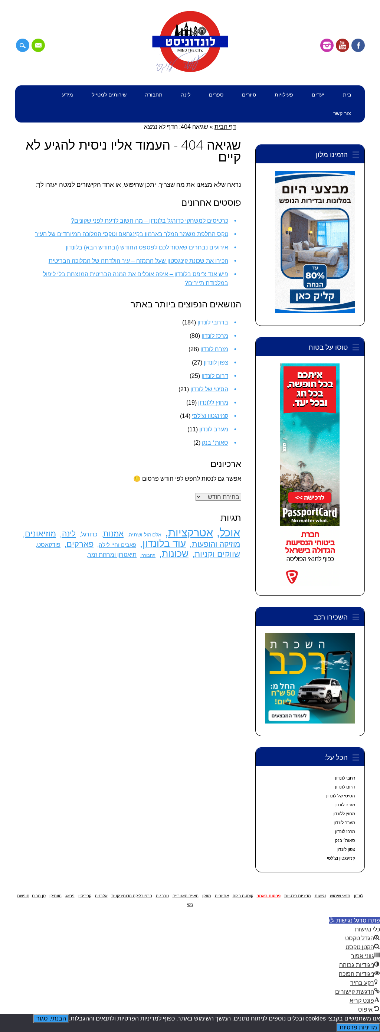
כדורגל (89, 534)
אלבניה (101, 896)
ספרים (216, 94)
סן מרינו (39, 896)
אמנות (113, 533)
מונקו (206, 896)
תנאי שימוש (340, 896)
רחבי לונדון (345, 778)
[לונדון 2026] (190, 71)
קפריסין (84, 896)
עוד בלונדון (164, 543)
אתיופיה (222, 896)
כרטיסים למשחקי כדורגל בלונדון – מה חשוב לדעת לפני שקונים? (149, 221)
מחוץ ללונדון (213, 402)
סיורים (249, 94)
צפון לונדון (216, 362)
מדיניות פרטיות (297, 896)
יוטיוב (342, 45)
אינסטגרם (327, 45)
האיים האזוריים (186, 896)
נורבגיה (162, 896)
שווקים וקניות (217, 554)
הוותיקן (55, 896)
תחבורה (154, 94)
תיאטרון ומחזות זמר (112, 554)
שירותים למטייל (109, 94)
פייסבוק (358, 45)
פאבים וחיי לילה (117, 545)
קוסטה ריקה (243, 896)
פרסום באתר (269, 896)
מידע (67, 94)
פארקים (80, 544)
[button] (354, 920)
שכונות (175, 554)
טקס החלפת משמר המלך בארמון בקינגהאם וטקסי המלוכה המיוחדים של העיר (131, 234)
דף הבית (225, 127)
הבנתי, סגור (51, 1018)
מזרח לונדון (214, 349)
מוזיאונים (40, 533)
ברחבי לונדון (212, 322)
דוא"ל (38, 45)
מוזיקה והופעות (216, 544)
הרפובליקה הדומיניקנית (131, 896)
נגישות (320, 896)
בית (347, 94)
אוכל (230, 532)
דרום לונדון (215, 376)
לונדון (358, 896)
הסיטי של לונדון (209, 389)
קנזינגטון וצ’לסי (341, 858)
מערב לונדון (213, 429)
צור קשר (342, 113)
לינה (185, 94)
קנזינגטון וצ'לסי (210, 416)
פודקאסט (48, 545)
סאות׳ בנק (215, 443)
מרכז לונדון (215, 336)
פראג (70, 896)
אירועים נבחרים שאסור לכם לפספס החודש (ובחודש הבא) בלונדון (147, 247)
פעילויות (284, 94)
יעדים (318, 94)
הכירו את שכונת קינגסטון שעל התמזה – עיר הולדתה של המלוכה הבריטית (138, 261)
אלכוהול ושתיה (145, 535)
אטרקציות (190, 532)
